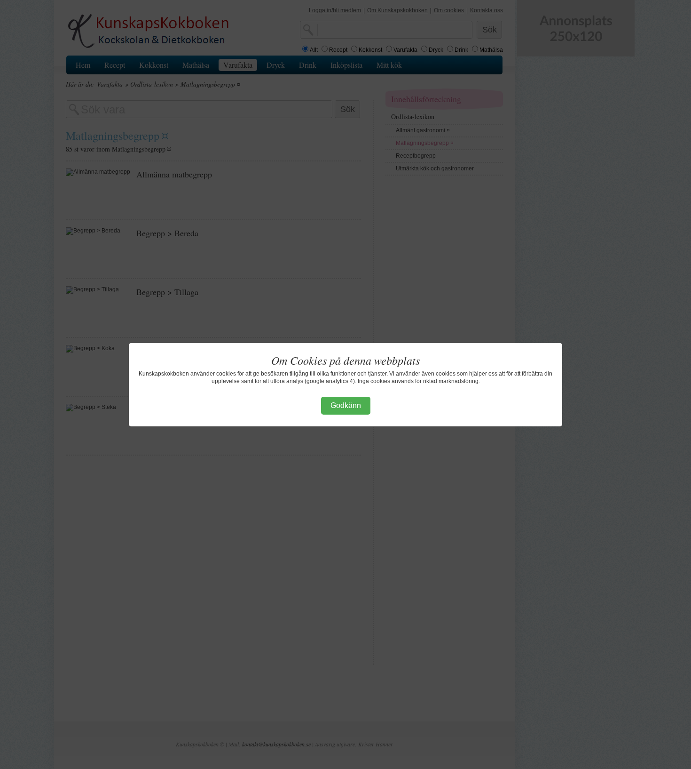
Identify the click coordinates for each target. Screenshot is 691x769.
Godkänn (345, 405)
